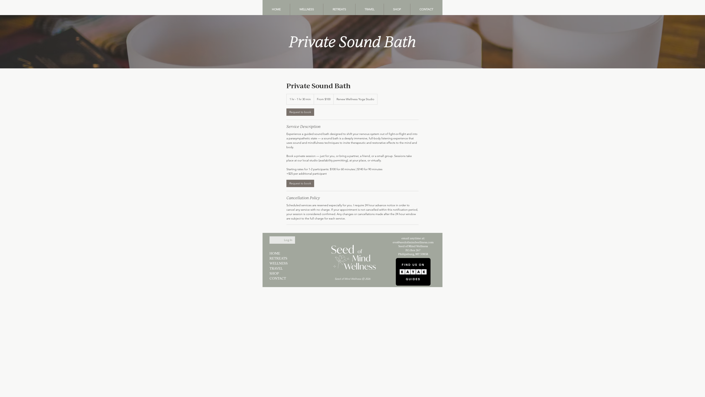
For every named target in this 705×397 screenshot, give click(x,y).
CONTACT (278, 278)
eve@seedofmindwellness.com (413, 242)
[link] (300, 112)
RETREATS (278, 258)
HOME (275, 253)
